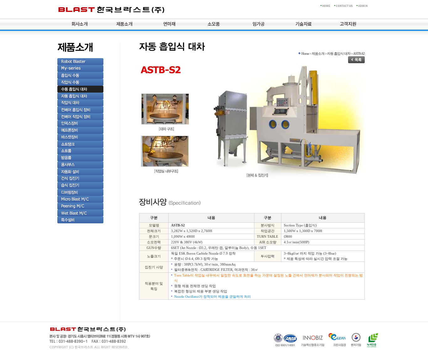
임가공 (259, 24)
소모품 (214, 24)
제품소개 (124, 24)
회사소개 (79, 24)
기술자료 (303, 24)
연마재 (169, 24)
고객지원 (348, 24)
